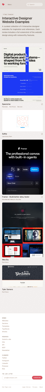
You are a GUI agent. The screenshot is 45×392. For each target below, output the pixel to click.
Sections (5, 323)
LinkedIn (5, 363)
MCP (3, 347)
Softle (4, 134)
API (3, 345)
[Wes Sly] (22, 229)
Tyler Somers (7, 289)
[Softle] (22, 121)
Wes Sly (5, 259)
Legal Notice (26, 387)
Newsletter (6, 350)
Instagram (5, 360)
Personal (5, 106)
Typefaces (5, 329)
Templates (5, 326)
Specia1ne (6, 104)
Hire (3, 342)
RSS (3, 369)
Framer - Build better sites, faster (15, 197)
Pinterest (5, 366)
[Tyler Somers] (22, 276)
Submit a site (6, 339)
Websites (5, 321)
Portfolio (12, 106)
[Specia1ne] (22, 74)
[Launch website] (42, 104)
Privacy (35, 387)
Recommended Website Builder (11, 199)
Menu (10, 4)
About (41, 387)
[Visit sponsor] (42, 197)
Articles (4, 331)
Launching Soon (7, 136)
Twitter (4, 358)
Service (19, 106)
